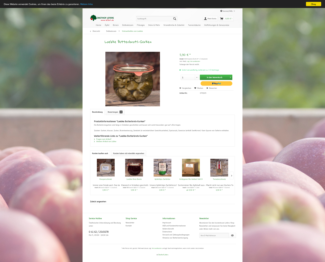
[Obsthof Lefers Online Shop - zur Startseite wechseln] (102, 18)
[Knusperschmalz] (106, 168)
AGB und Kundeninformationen (174, 226)
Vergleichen (186, 88)
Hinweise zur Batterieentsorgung (175, 238)
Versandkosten (157, 248)
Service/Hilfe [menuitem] (227, 11)
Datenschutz (167, 232)
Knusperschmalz (106, 179)
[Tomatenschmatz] (219, 168)
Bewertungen (115, 112)
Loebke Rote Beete (134, 179)
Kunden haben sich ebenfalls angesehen (128, 153)
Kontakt (129, 226)
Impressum (166, 223)
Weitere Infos (86, 4)
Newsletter (130, 223)
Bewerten (213, 88)
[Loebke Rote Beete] (134, 168)
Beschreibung (97, 112)
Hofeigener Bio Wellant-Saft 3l (190, 179)
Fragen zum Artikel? (103, 139)
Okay (313, 4)
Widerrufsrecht (168, 229)
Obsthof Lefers (163, 255)
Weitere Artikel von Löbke (106, 141)
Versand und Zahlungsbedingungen (175, 235)
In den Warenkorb (214, 77)
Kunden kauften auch (100, 153)
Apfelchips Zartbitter (162, 179)
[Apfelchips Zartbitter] (162, 168)
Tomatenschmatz (219, 179)
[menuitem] (156, 18)
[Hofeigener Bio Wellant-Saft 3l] (191, 168)
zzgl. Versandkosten (193, 61)
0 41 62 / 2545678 (99, 231)
